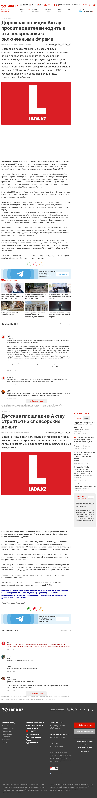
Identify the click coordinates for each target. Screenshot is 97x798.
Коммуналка (7, 734)
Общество (4, 44)
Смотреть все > (47, 5)
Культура (6, 740)
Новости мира (32, 728)
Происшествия (8, 728)
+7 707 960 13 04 (57, 746)
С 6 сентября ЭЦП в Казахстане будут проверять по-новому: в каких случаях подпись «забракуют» (83, 472)
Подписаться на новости (84, 731)
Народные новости (34, 725)
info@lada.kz (60, 760)
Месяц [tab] (86, 418)
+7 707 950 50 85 (57, 737)
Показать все (37, 401)
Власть (5, 725)
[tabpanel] (85, 457)
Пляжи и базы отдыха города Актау (84, 748)
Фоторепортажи (33, 734)
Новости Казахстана (35, 723)
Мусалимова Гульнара (24, 44)
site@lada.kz (55, 728)
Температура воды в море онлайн (84, 742)
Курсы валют (32, 743)
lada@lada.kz (58, 761)
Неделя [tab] (78, 418)
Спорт (4, 742)
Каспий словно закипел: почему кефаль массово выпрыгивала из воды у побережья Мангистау (84, 442)
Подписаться (63, 274)
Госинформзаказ (33, 737)
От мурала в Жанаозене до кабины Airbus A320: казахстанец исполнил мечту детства (84, 456)
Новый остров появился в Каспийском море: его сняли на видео (85, 486)
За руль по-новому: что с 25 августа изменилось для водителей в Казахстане (84, 427)
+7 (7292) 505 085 (57, 726)
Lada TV (32, 731)
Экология (6, 737)
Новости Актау (22, 10)
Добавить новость (85, 725)
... (75, 9)
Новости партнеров (9, 280)
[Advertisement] (36, 147)
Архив (28, 740)
